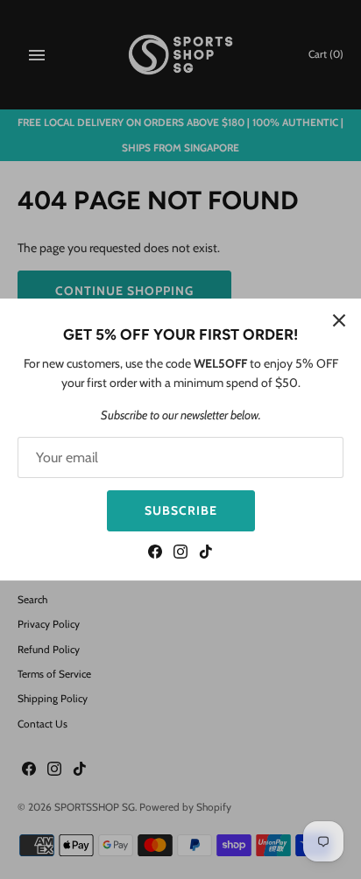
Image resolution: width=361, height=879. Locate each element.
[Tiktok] (206, 553)
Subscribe (181, 510)
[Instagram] (180, 553)
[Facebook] (155, 553)
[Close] (339, 320)
